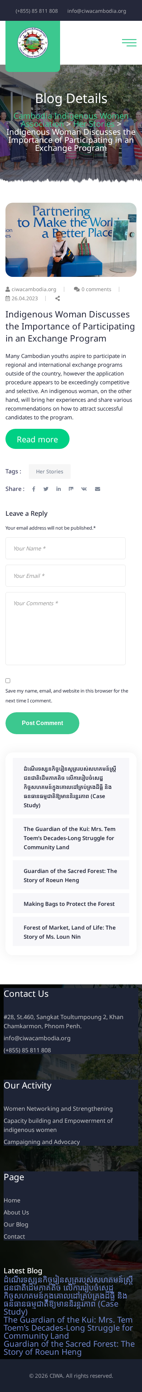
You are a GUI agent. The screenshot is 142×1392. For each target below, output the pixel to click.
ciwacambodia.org (34, 289)
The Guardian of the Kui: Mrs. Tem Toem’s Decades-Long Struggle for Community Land (69, 838)
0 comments (96, 289)
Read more (37, 439)
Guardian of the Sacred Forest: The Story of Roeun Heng (69, 1347)
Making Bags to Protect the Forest (69, 903)
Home (12, 1200)
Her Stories (49, 471)
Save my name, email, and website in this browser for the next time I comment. (66, 695)
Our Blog (16, 1224)
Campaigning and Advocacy (42, 1142)
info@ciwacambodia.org (96, 10)
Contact (14, 1236)
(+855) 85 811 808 (37, 10)
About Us (16, 1212)
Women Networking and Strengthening (58, 1109)
